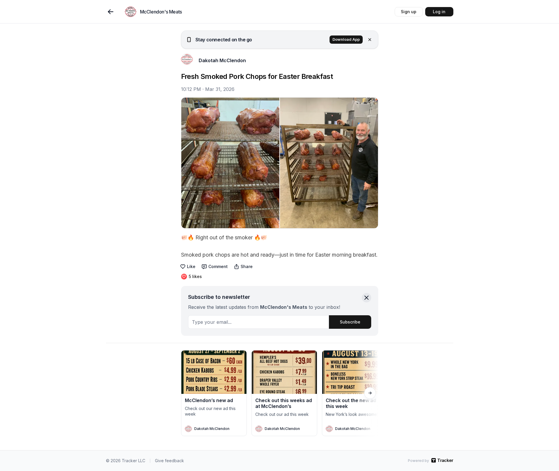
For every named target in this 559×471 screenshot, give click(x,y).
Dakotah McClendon (222, 60)
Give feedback (169, 460)
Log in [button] (439, 11)
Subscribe (350, 321)
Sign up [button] (408, 11)
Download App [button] (346, 39)
